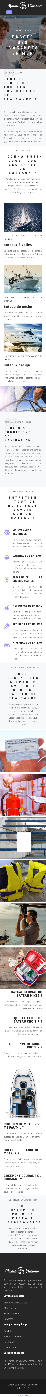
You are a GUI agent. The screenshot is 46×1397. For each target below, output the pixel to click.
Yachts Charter (14, 189)
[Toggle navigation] (9, 12)
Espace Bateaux (34, 374)
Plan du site (23, 1395)
